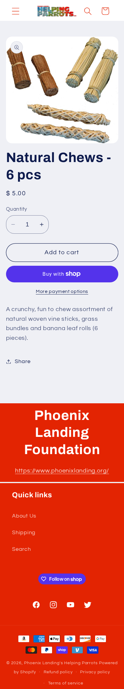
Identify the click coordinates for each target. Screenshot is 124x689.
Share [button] (22, 361)
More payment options (62, 291)
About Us (24, 516)
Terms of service (66, 683)
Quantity (16, 209)
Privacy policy (95, 672)
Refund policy (58, 672)
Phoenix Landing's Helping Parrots (61, 663)
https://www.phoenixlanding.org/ (62, 471)
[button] (15, 11)
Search (21, 549)
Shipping (24, 532)
